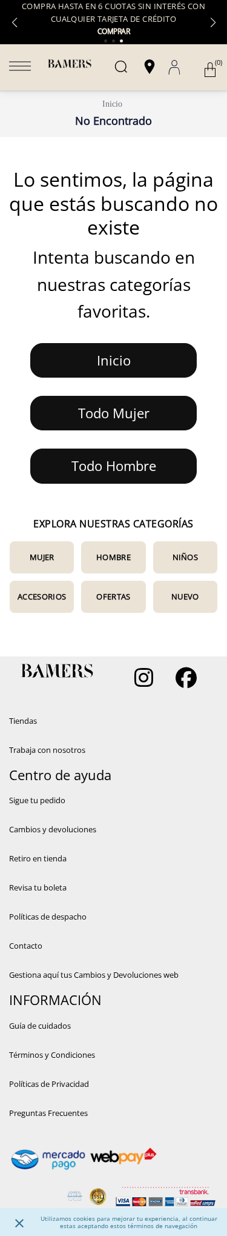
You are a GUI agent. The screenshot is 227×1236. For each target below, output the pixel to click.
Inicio (112, 104)
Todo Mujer (114, 413)
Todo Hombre (113, 465)
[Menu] (20, 67)
